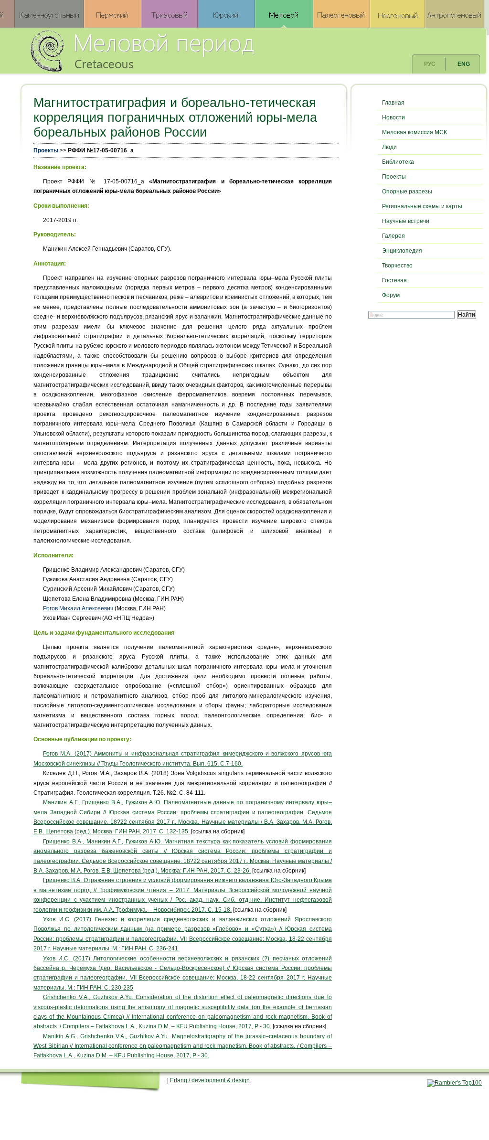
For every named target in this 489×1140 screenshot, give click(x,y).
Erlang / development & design (210, 1080)
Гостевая (394, 280)
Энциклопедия (402, 250)
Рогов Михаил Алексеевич (78, 608)
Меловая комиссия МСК (414, 132)
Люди (389, 147)
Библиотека (398, 162)
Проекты (45, 150)
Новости (393, 117)
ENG (463, 64)
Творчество (397, 265)
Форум (391, 295)
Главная (393, 102)
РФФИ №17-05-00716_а (101, 150)
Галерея (393, 236)
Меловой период (195, 50)
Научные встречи (405, 221)
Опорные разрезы (407, 191)
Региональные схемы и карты (422, 206)
